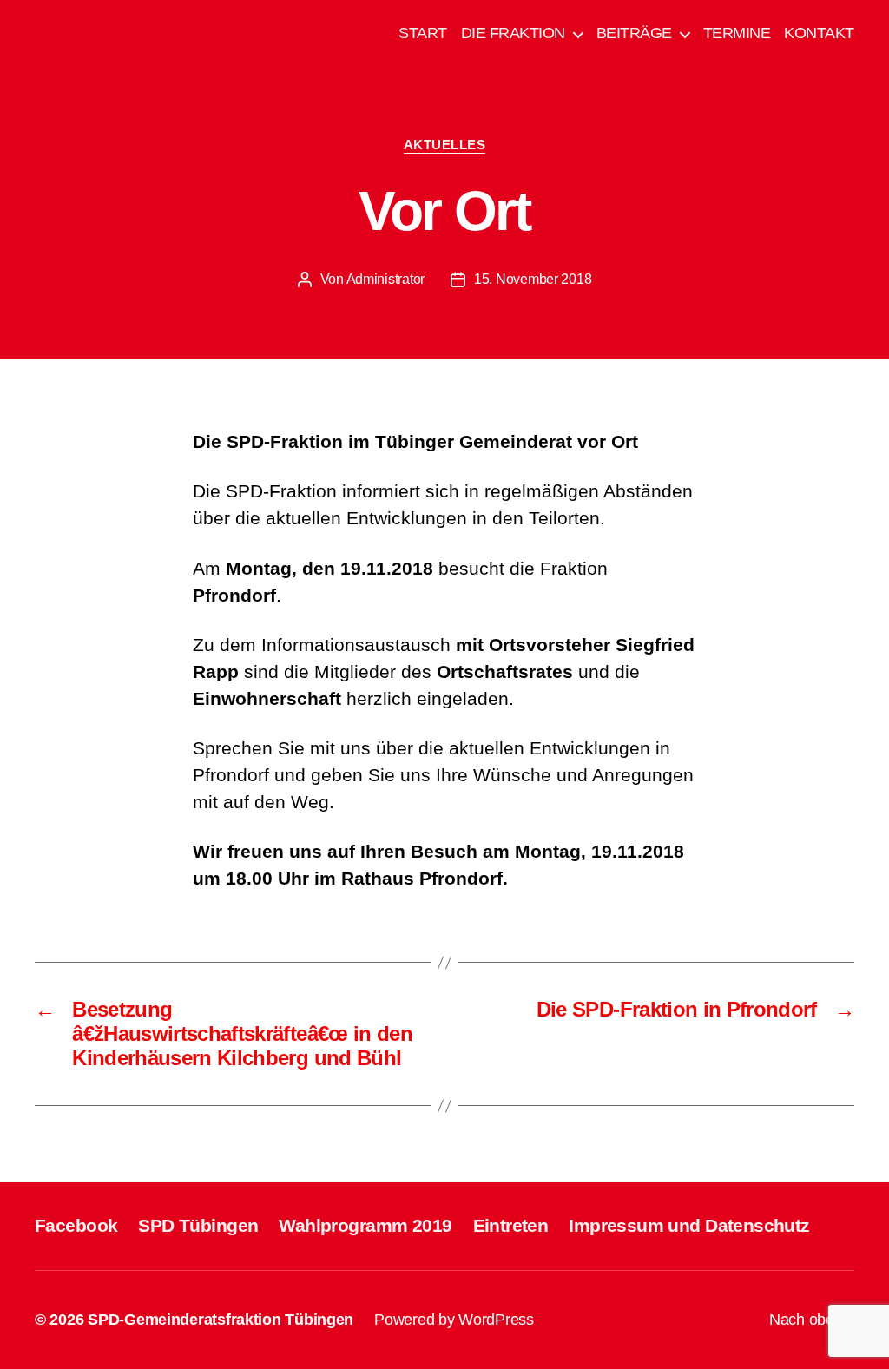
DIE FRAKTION (513, 33)
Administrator (385, 279)
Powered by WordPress (454, 1319)
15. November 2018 (532, 279)
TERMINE (737, 33)
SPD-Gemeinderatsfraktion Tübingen (220, 1319)
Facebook (76, 1225)
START (422, 33)
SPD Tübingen (198, 1225)
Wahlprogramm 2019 (365, 1225)
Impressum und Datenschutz (689, 1225)
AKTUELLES (445, 144)
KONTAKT (819, 33)
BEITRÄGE (634, 33)
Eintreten (511, 1225)
